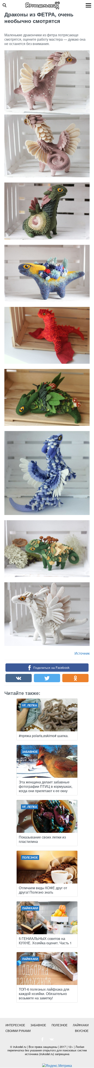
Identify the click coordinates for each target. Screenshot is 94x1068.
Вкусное (82, 1031)
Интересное (15, 1025)
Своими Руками (18, 1031)
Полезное (60, 1025)
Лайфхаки (81, 1025)
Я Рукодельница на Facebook (42, 1039)
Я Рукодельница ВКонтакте (51, 1039)
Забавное (38, 1025)
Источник (82, 653)
